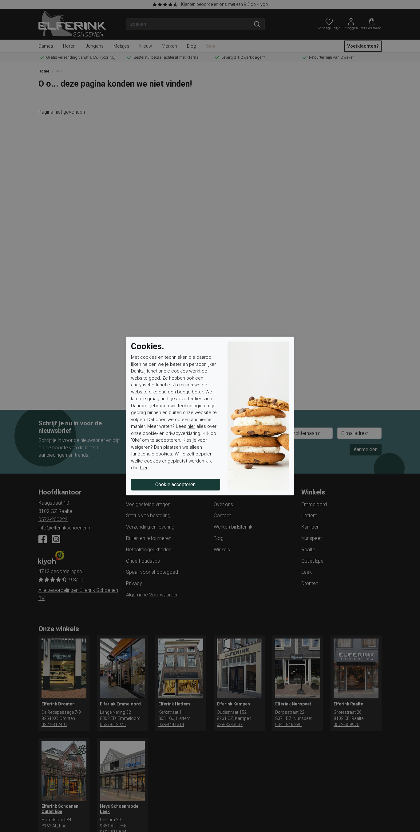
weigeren (140, 447)
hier (191, 426)
